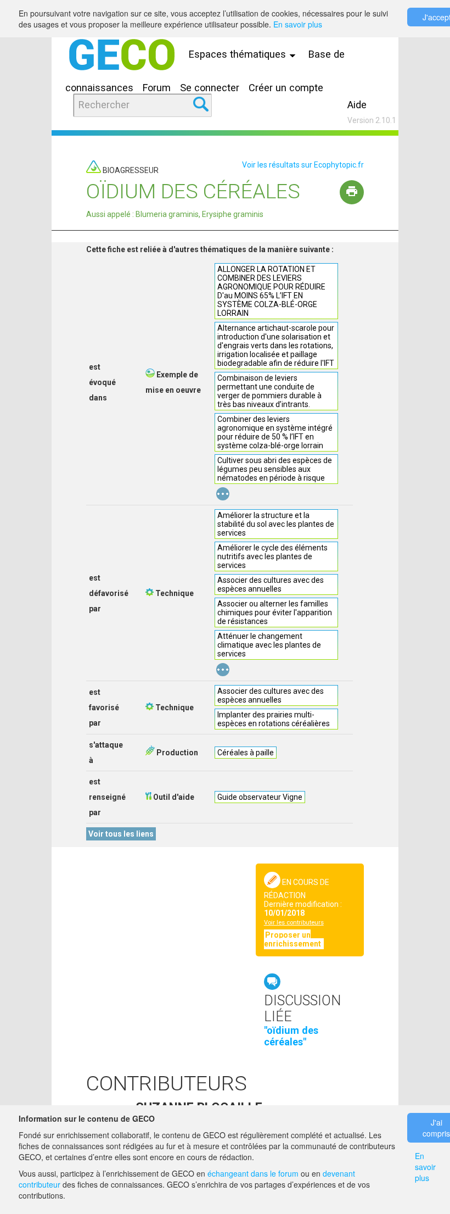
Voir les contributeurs (294, 922)
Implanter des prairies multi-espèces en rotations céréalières (273, 719)
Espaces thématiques (239, 54)
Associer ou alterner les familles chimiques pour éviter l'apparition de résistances (274, 612)
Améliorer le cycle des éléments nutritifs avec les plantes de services (272, 556)
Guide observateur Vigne (259, 797)
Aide (357, 104)
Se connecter (209, 87)
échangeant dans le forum (253, 1173)
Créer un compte (286, 87)
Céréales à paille (245, 752)
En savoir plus (297, 24)
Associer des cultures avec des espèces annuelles (270, 584)
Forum (157, 87)
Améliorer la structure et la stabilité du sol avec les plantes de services (275, 524)
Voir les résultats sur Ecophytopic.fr (303, 164)
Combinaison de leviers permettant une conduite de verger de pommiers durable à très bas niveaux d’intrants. (269, 391)
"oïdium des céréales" (291, 1036)
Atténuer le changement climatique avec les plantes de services (269, 645)
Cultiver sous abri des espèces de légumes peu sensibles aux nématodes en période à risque (274, 469)
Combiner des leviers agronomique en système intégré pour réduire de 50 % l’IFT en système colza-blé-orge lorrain (275, 432)
